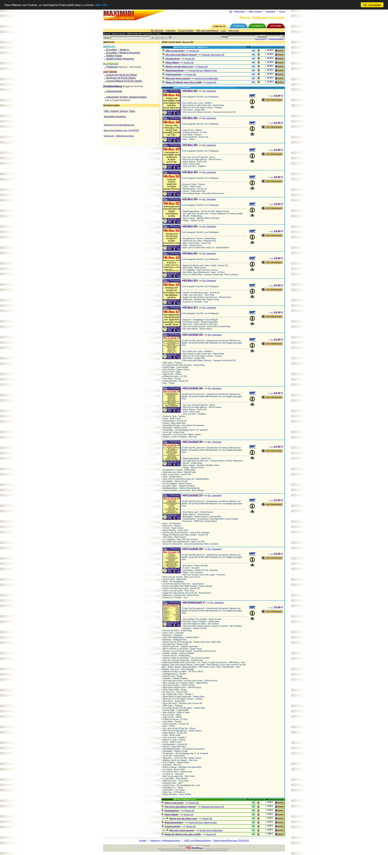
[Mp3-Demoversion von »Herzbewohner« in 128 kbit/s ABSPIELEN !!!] (163, 58)
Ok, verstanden (372, 5)
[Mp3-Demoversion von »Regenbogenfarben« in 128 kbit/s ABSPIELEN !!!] (163, 70)
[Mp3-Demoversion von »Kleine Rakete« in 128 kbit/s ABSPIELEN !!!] (163, 62)
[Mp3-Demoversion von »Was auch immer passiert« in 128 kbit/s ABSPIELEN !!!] (163, 78)
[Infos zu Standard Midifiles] (253, 51)
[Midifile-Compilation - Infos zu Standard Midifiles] (252, 96)
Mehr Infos (101, 5)
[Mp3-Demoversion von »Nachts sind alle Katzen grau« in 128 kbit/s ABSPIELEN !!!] (163, 66)
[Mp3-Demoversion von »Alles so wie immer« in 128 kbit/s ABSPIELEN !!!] (163, 50)
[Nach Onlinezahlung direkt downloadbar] (252, 107)
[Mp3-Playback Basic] (253, 802)
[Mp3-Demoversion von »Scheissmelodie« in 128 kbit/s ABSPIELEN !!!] (163, 74)
